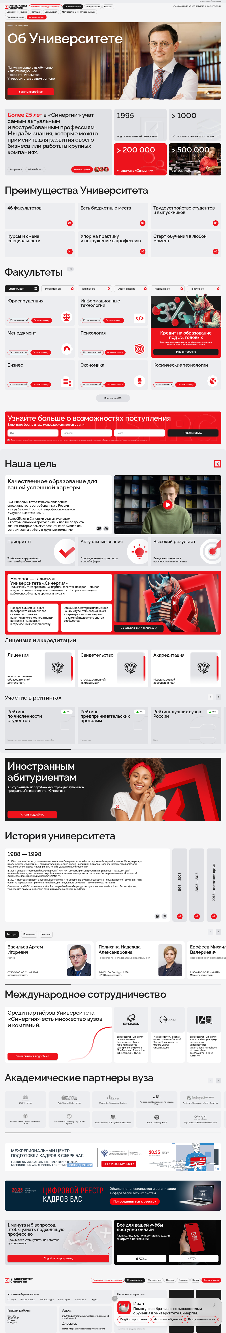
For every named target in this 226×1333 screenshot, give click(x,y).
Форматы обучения (168, 1319)
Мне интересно (186, 351)
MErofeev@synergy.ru (201, 975)
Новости (108, 7)
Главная (10, 26)
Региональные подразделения (45, 7)
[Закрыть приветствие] (115, 1298)
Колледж (36, 12)
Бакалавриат (51, 12)
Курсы (24, 12)
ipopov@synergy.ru (96, 1329)
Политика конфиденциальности (131, 1329)
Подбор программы (134, 1319)
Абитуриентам (93, 7)
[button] (210, 697)
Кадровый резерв (15, 17)
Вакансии (11, 12)
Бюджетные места (201, 1319)
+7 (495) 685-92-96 (180, 6)
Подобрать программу (58, 1258)
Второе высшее (87, 12)
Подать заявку (192, 432)
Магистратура (69, 12)
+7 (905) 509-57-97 (196, 6)
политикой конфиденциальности (135, 440)
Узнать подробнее (31, 91)
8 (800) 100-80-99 (213, 6)
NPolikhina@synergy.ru (110, 975)
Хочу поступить (82, 169)
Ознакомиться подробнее (32, 1056)
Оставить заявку (36, 17)
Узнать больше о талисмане (139, 628)
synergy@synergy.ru (18, 975)
